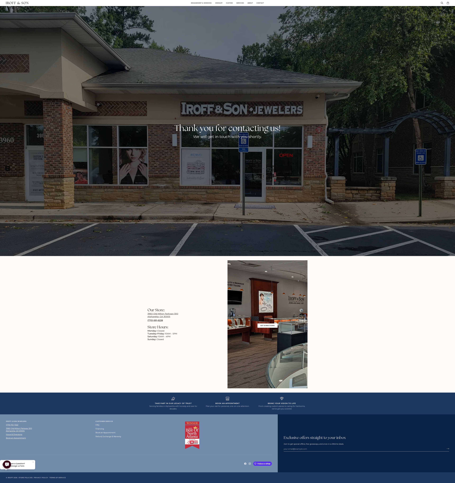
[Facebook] (245, 464)
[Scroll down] (227, 252)
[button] (201, 3)
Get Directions (267, 325)
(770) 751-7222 (12, 425)
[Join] (447, 449)
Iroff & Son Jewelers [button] (16, 421)
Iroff (10, 477)
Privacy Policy (41, 477)
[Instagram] (250, 464)
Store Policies (26, 477)
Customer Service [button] (104, 421)
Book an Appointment (16, 438)
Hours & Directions (14, 434)
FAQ (97, 425)
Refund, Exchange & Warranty (108, 436)
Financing (100, 429)
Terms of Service (57, 477)
